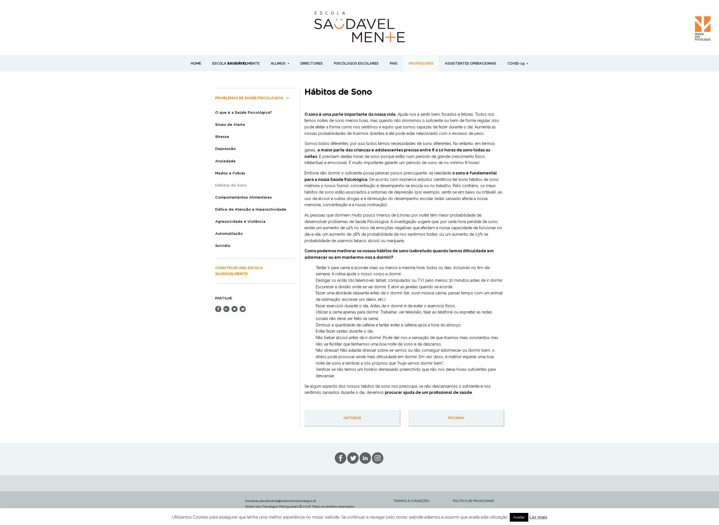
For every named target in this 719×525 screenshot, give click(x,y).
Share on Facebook (218, 309)
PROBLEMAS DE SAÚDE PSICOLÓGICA (249, 98)
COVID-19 (516, 63)
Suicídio (222, 246)
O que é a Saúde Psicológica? (243, 113)
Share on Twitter (243, 309)
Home (196, 63)
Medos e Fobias (230, 173)
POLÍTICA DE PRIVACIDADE (473, 501)
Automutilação (229, 234)
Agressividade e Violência (240, 222)
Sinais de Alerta (230, 125)
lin (365, 458)
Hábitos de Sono (231, 185)
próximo (456, 418)
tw (353, 458)
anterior (352, 418)
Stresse (222, 137)
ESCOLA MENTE (236, 63)
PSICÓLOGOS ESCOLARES (356, 63)
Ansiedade (225, 161)
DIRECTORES (312, 63)
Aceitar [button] (519, 517)
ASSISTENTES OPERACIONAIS (470, 63)
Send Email (234, 309)
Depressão (225, 149)
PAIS (393, 63)
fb (340, 458)
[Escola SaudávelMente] (359, 26)
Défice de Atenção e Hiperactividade (250, 210)
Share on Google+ (226, 309)
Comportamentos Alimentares (243, 197)
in (377, 458)
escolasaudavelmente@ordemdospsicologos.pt (280, 501)
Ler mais (538, 517)
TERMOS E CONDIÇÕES (411, 501)
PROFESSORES (421, 63)
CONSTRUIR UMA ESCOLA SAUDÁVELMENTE (239, 271)
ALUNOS (278, 63)
